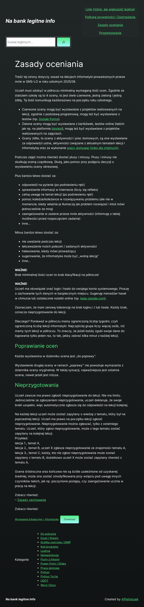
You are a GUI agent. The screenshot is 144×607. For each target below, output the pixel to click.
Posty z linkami (50, 559)
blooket (57, 128)
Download (69, 519)
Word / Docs (48, 585)
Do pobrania (48, 533)
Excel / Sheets (49, 538)
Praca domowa (50, 568)
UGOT (44, 580)
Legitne (45, 551)
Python (45, 572)
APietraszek (130, 599)
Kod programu (49, 546)
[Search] (63, 42)
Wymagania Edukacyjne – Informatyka (36, 519)
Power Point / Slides (53, 563)
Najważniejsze (50, 555)
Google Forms (48, 119)
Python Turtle (49, 576)
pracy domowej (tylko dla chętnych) (92, 148)
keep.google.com (92, 298)
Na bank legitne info (30, 21)
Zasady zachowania (31, 500)
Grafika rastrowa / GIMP (56, 542)
